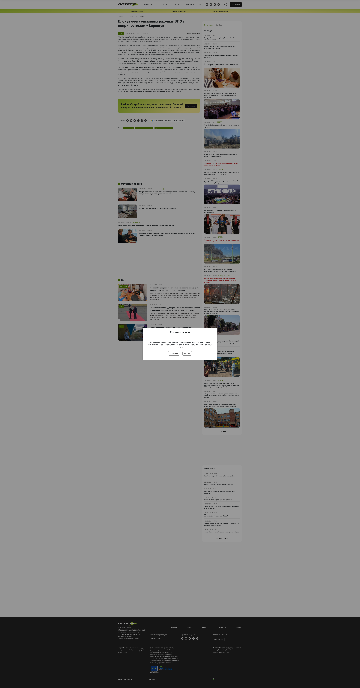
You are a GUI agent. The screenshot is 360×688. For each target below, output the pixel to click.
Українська (174, 353)
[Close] (212, 332)
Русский (187, 353)
